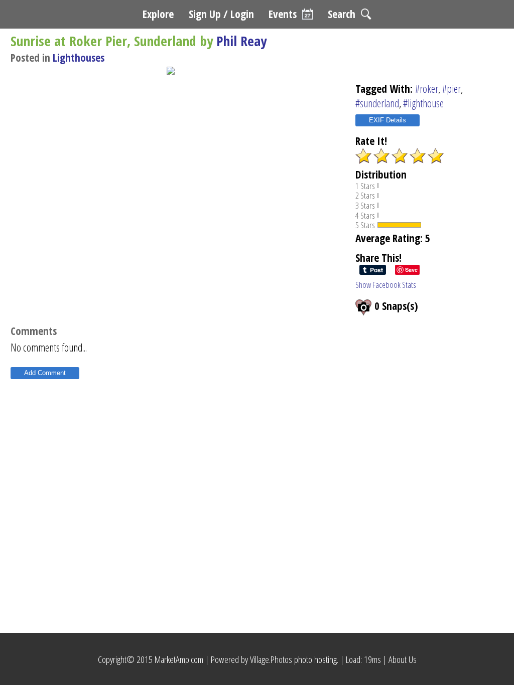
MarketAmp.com (179, 659)
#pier (451, 88)
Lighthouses (78, 57)
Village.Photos (271, 659)
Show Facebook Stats (385, 284)
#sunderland (377, 103)
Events (283, 14)
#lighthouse (423, 103)
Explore (158, 14)
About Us (403, 659)
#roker (426, 88)
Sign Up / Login (221, 14)
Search (341, 14)
